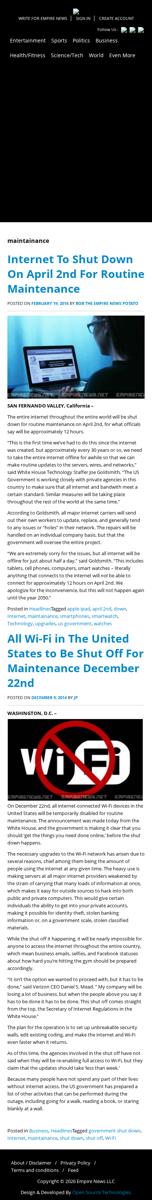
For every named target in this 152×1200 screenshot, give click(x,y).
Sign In (83, 18)
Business (38, 1131)
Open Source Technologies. (102, 1192)
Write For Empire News (42, 18)
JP (76, 697)
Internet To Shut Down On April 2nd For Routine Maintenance (76, 273)
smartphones (74, 616)
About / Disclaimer (31, 1163)
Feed (73, 1170)
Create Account (116, 18)
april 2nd (101, 609)
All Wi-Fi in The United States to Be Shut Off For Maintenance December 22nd (75, 660)
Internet (16, 616)
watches (103, 623)
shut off (94, 1138)
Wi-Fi (110, 1138)
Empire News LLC (96, 1181)
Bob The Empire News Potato (107, 303)
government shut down (115, 1131)
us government (74, 623)
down (120, 609)
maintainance (43, 616)
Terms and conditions (35, 1170)
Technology (20, 623)
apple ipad (78, 609)
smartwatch (104, 616)
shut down (71, 1138)
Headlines (40, 609)
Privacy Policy (75, 1163)
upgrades (45, 623)
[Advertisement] (76, 142)
